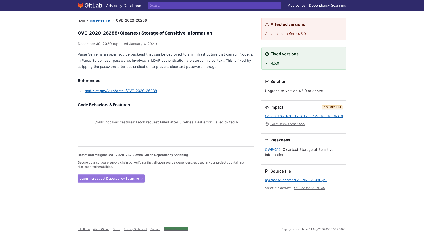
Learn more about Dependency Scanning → (111, 178)
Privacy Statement (135, 229)
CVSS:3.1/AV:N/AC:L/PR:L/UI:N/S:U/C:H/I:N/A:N (304, 116)
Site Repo (84, 229)
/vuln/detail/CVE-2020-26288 (121, 91)
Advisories (296, 5)
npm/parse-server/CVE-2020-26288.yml (296, 180)
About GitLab (101, 229)
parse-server (100, 20)
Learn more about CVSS (287, 124)
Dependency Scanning (327, 5)
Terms (116, 229)
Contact (155, 229)
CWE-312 (273, 149)
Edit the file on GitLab (309, 188)
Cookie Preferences (176, 229)
